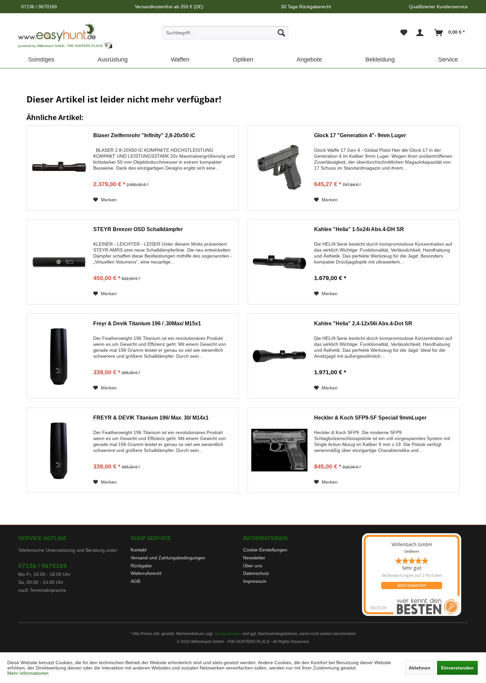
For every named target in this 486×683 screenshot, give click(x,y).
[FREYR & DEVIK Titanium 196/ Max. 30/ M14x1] (58, 450)
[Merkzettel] (404, 32)
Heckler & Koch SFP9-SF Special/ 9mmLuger (370, 418)
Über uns (252, 565)
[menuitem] (226, 32)
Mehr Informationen (28, 673)
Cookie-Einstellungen (265, 549)
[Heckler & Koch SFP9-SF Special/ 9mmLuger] (279, 450)
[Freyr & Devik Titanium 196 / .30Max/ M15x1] (58, 356)
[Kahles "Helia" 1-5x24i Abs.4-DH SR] (279, 262)
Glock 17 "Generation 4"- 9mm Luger (360, 135)
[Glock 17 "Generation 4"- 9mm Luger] (279, 168)
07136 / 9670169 (42, 565)
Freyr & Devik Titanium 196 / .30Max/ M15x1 (147, 323)
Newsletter (254, 557)
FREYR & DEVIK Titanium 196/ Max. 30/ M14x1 (151, 418)
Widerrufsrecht (146, 573)
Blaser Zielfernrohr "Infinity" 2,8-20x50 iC (144, 135)
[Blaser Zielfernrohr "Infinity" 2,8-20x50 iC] (58, 168)
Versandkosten (228, 633)
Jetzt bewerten (411, 585)
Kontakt (138, 549)
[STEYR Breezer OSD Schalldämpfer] (58, 262)
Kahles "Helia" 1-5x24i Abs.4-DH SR (359, 229)
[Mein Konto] (421, 32)
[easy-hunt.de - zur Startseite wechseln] (57, 32)
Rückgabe (141, 565)
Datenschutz (256, 573)
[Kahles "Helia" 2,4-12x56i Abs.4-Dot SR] (279, 356)
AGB (135, 581)
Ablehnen (419, 667)
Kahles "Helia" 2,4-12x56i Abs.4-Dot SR (363, 323)
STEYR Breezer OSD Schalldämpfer (138, 229)
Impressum (254, 581)
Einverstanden (457, 667)
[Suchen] (281, 32)
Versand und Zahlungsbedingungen (168, 557)
